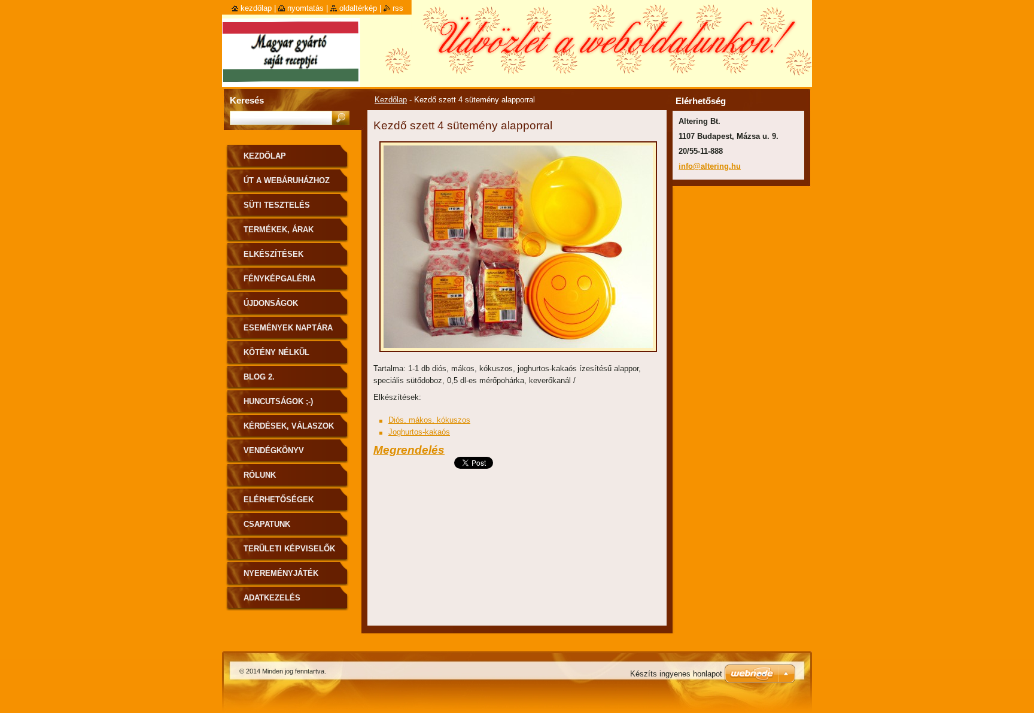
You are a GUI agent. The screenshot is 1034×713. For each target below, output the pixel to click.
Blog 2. (259, 376)
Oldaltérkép (358, 8)
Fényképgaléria (279, 278)
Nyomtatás (305, 8)
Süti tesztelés (277, 205)
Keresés (247, 100)
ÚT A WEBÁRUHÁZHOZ (287, 180)
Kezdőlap (391, 99)
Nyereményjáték (281, 573)
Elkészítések (273, 254)
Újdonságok (271, 303)
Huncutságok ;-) (278, 401)
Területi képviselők (289, 548)
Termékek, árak (279, 229)
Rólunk (260, 475)
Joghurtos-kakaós (419, 431)
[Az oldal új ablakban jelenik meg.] (518, 355)
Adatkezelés (272, 597)
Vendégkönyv (274, 450)
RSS (398, 8)
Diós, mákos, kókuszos (429, 419)
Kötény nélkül (276, 352)
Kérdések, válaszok (289, 425)
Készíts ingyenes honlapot (676, 673)
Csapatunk (267, 524)
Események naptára (288, 327)
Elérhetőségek (279, 499)
